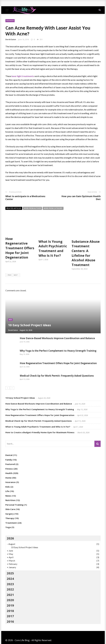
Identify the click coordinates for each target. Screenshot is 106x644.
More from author (32, 208)
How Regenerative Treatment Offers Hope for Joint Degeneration (19, 248)
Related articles (13, 208)
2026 (10, 538)
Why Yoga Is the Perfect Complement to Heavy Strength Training (58, 350)
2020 (10, 600)
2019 (10, 605)
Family (8, 459)
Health (8, 473)
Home (8, 477)
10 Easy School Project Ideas (20, 397)
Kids (10, 320)
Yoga (8, 527)
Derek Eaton (10, 39)
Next (16, 275)
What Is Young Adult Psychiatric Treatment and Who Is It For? (53, 248)
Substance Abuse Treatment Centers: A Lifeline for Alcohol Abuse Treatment (86, 253)
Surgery (9, 513)
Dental (8, 455)
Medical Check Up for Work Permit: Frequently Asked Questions (57, 375)
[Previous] (7, 388)
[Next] (12, 388)
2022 (10, 589)
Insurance (10, 482)
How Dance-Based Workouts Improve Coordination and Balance (42, 3)
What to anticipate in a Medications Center (25, 198)
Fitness (9, 468)
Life (7, 491)
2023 (10, 584)
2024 (10, 578)
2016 (10, 621)
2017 (10, 616)
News (8, 495)
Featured (10, 464)
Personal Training (14, 504)
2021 (10, 595)
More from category (53, 208)
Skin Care (10, 509)
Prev (9, 275)
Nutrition (10, 500)
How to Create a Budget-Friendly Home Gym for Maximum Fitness (39, 432)
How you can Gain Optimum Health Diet (81, 198)
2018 (10, 611)
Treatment (10, 20)
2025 (10, 573)
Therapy (9, 518)
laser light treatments (23, 76)
